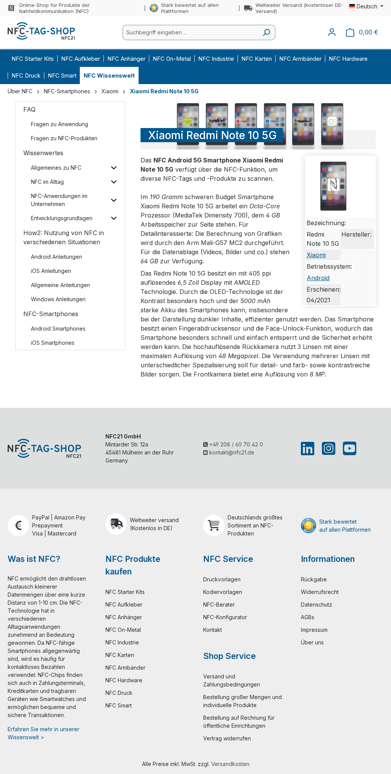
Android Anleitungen (56, 256)
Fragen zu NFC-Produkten (64, 138)
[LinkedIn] (309, 448)
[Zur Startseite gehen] (41, 31)
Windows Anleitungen (58, 299)
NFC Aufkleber (123, 604)
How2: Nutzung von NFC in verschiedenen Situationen (63, 237)
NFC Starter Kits (125, 592)
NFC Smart (118, 705)
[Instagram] (328, 448)
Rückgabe (314, 579)
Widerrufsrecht (320, 592)
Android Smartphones (58, 328)
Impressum (314, 629)
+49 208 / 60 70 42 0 (235, 444)
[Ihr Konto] (332, 32)
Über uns (312, 642)
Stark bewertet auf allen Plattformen (190, 8)
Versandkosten (230, 764)
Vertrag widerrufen (227, 738)
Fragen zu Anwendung (59, 124)
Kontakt (212, 629)
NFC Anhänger (123, 617)
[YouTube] (348, 448)
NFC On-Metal (123, 629)
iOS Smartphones (52, 342)
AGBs (307, 617)
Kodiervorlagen (222, 592)
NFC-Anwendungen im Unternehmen (59, 200)
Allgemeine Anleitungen (60, 285)
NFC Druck (118, 693)
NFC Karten (119, 655)
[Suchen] (266, 32)
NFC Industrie (122, 642)
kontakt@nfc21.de (231, 452)
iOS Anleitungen (51, 271)
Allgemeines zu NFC (56, 167)
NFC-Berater (219, 604)
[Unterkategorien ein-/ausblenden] (113, 167)
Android (318, 278)
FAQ (29, 109)
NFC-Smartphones (50, 314)
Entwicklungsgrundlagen (61, 218)
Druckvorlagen (222, 579)
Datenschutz (316, 604)
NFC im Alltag (47, 181)
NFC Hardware (123, 680)
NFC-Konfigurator (225, 617)
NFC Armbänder (125, 667)
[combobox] (190, 32)
